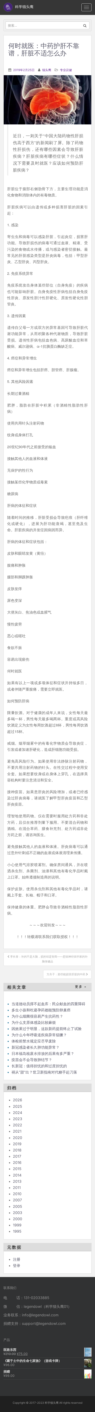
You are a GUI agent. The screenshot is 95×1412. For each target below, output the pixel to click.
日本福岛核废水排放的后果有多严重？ (43, 1053)
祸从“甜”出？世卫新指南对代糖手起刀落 (44, 1072)
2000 (17, 1219)
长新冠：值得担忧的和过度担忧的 (39, 1066)
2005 (17, 1206)
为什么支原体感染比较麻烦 (34, 1022)
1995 (17, 1231)
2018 (17, 1150)
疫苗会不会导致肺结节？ (32, 1059)
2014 (17, 1175)
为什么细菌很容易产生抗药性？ (37, 1016)
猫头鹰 (46, 70)
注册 (16, 1259)
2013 (17, 1181)
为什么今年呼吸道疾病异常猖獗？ (39, 1035)
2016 (17, 1162)
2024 (17, 1112)
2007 (17, 1200)
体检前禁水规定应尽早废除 (34, 1041)
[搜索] (84, 25)
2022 (17, 1125)
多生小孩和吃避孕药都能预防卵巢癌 (41, 1010)
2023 (17, 1118)
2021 (17, 1131)
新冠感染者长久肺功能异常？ (35, 1047)
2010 (17, 1193)
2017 (17, 1156)
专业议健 (66, 70)
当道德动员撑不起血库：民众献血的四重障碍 (48, 1004)
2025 (17, 1106)
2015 (17, 1168)
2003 (17, 1212)
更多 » (81, 986)
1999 (17, 1225)
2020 (17, 1137)
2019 (17, 1144)
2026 (17, 1100)
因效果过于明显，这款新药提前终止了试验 (47, 1028)
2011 (17, 1187)
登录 (16, 1265)
